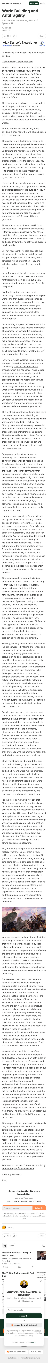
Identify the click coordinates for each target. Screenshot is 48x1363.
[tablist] (8, 1245)
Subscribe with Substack (25, 1325)
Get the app (36, 1352)
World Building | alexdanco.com (17, 61)
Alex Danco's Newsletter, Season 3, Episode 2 (16, 1259)
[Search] (43, 1245)
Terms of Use (36, 1213)
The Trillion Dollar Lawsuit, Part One (18, 1274)
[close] (41, 1281)
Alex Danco (6, 28)
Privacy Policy (28, 1335)
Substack (12, 1358)
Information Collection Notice (26, 1216)
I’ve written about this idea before (18, 273)
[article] (24, 1260)
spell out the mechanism (26, 366)
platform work (9, 836)
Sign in (43, 3)
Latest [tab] (11, 1246)
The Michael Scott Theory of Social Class (16, 1254)
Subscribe (34, 3)
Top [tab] (4, 1246)
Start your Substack (17, 1352)
